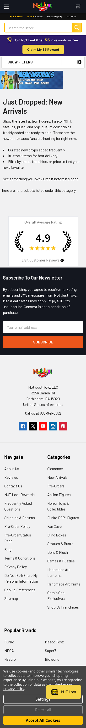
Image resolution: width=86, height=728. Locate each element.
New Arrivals (57, 477)
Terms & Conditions (20, 558)
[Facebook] (23, 426)
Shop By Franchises (63, 607)
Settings (43, 699)
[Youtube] (43, 426)
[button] (79, 62)
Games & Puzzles (61, 561)
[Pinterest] (63, 426)
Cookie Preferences (20, 589)
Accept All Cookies (43, 720)
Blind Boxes (56, 535)
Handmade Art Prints (64, 584)
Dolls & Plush (57, 552)
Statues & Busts (60, 543)
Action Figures (59, 494)
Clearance (55, 468)
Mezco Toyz (54, 642)
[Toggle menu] (6, 6)
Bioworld (52, 659)
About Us (11, 468)
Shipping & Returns (19, 517)
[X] (33, 426)
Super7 (50, 650)
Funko (9, 642)
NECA (9, 650)
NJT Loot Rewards (19, 494)
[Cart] (78, 6)
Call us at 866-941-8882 (43, 413)
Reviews (11, 477)
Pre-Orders (55, 486)
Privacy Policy (15, 566)
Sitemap (11, 598)
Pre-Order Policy (17, 526)
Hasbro (10, 659)
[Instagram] (53, 426)
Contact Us (13, 486)
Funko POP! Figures (63, 517)
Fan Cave (54, 526)
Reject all (43, 709)
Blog (7, 549)
